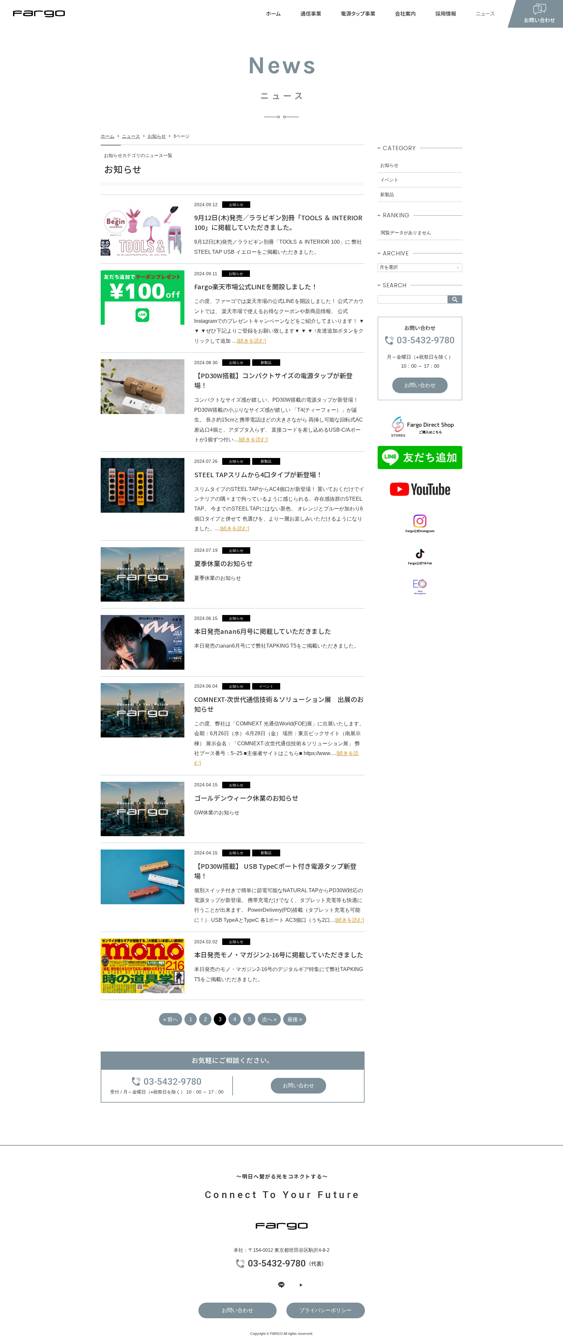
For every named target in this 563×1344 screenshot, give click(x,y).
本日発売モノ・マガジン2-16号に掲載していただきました (278, 954)
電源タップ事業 (358, 13)
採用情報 (445, 13)
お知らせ (157, 136)
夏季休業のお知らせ (223, 563)
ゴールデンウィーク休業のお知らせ (246, 798)
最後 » (294, 1019)
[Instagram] (262, 1285)
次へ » (269, 1019)
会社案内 (405, 13)
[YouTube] (301, 1285)
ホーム (273, 13)
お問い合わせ (298, 1085)
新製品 (266, 363)
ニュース (485, 13)
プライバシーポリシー (325, 1310)
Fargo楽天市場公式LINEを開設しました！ (256, 286)
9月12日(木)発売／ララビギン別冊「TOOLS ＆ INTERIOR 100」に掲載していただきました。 (278, 222)
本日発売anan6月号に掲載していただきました (262, 631)
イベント (266, 686)
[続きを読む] (251, 341)
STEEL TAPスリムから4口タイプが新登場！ (258, 474)
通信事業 (310, 13)
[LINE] (281, 1285)
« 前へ (170, 1019)
